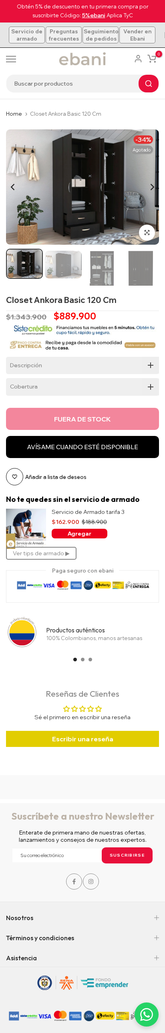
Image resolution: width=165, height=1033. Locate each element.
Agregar (79, 533)
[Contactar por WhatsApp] (147, 1014)
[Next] (147, 187)
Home (14, 113)
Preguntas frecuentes (63, 35)
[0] (151, 58)
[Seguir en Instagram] (91, 881)
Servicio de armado (26, 35)
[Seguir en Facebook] (74, 881)
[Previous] (18, 187)
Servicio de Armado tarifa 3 (88, 512)
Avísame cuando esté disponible (82, 447)
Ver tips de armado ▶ (41, 553)
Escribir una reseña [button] (82, 739)
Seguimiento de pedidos (101, 35)
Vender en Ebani (137, 35)
